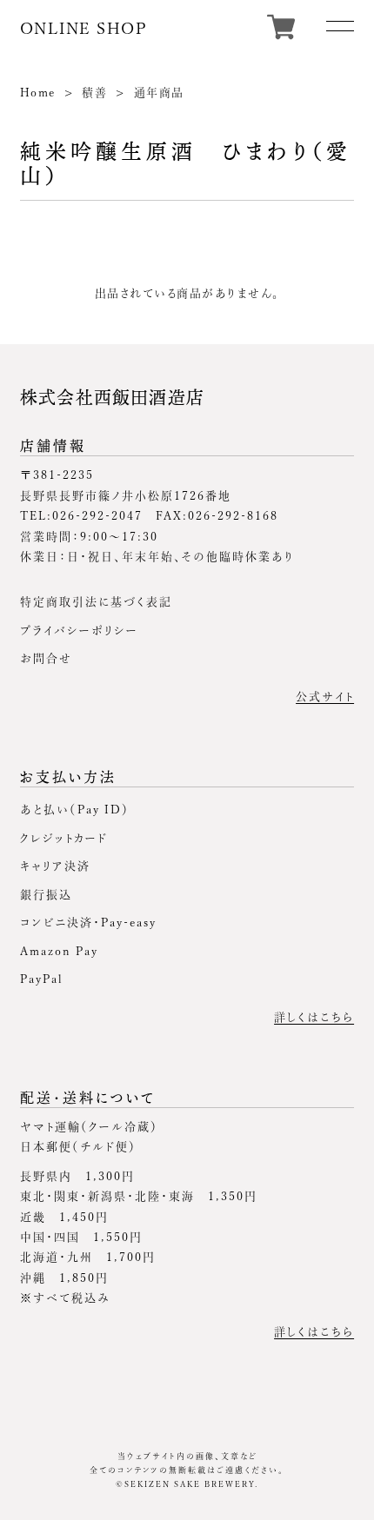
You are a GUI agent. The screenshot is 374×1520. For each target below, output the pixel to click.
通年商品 (159, 92)
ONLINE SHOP (84, 28)
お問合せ (46, 658)
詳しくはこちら (314, 1017)
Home (38, 92)
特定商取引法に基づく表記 (96, 601)
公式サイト (325, 696)
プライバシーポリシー (79, 630)
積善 (94, 92)
